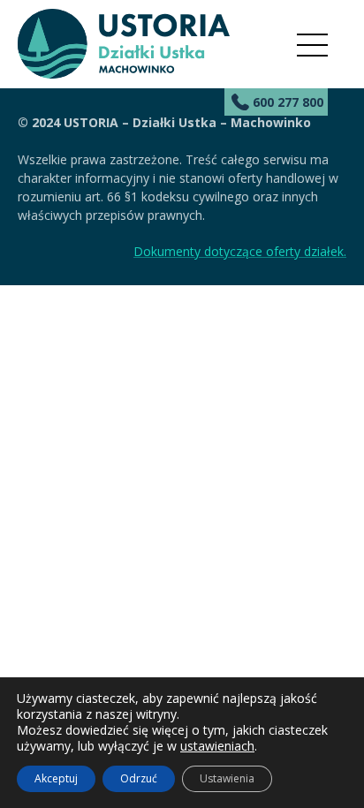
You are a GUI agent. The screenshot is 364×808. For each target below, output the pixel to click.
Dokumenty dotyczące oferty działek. (239, 251)
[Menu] (312, 45)
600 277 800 (288, 102)
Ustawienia (227, 778)
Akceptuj (56, 778)
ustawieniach (217, 746)
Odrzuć (138, 778)
